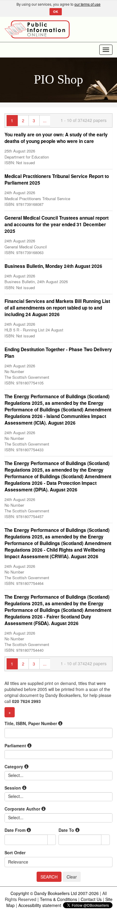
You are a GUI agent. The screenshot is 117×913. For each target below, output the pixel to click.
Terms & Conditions (58, 899)
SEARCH (49, 877)
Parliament (15, 745)
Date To (66, 830)
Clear (72, 877)
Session (13, 788)
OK (55, 11)
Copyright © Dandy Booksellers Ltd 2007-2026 (54, 893)
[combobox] (26, 839)
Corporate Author (22, 809)
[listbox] (16, 775)
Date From (15, 830)
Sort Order (15, 852)
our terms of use (87, 4)
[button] (51, 840)
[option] (58, 148)
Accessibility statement (39, 905)
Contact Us (91, 899)
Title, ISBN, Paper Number (31, 723)
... (44, 120)
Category (14, 766)
